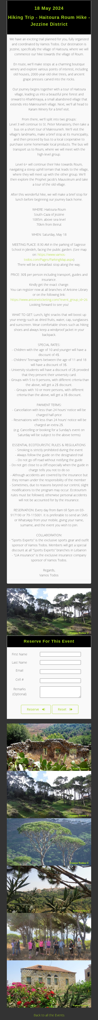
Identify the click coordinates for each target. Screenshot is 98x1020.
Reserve (33, 709)
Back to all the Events (49, 1015)
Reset (62, 709)
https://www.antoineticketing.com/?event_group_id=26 (49, 299)
